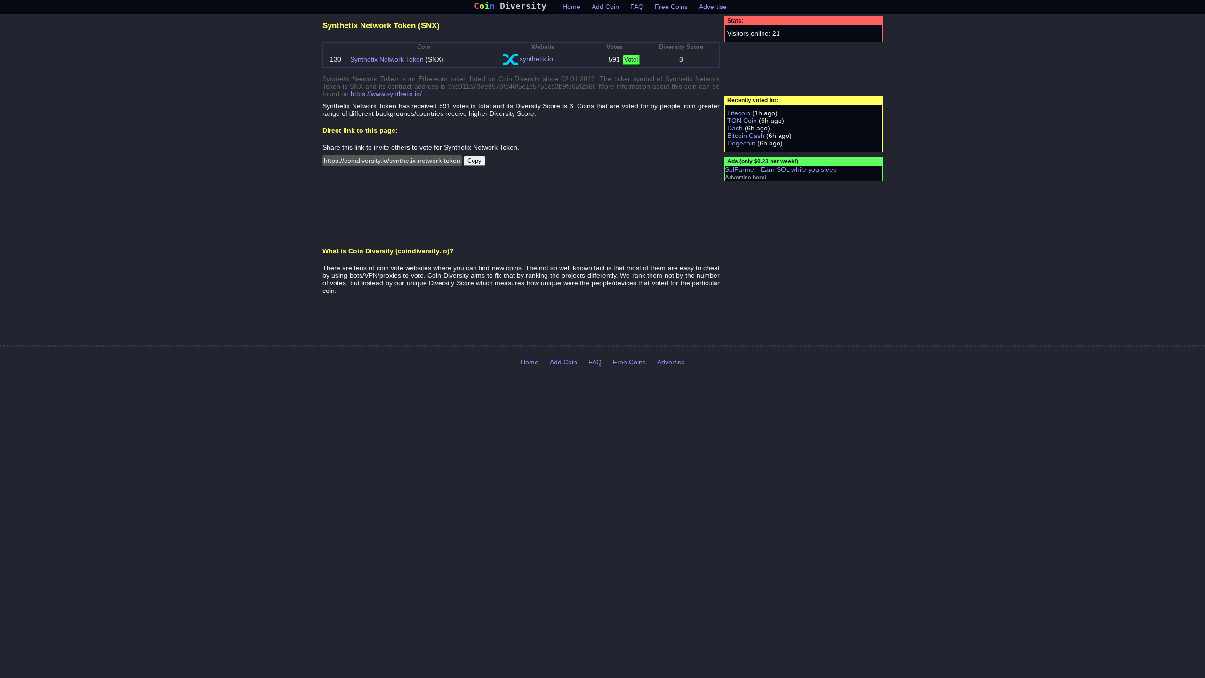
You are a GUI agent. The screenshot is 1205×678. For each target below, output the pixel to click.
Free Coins (671, 6)
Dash (735, 128)
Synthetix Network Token (387, 59)
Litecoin (738, 113)
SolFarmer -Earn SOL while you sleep (781, 169)
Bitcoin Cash (745, 135)
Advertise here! (746, 177)
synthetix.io (536, 59)
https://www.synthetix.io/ (386, 93)
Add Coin (605, 6)
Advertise (713, 6)
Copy (474, 160)
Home (571, 6)
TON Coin (742, 120)
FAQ (636, 6)
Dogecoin (741, 143)
